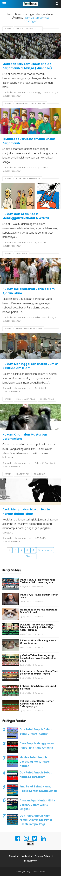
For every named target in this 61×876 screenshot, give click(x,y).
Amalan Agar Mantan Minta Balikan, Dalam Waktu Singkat (37, 804)
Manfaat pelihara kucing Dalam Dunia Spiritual (38, 611)
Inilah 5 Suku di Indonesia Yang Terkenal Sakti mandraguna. (37, 581)
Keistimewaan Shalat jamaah (30, 104)
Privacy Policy (42, 856)
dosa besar (21, 253)
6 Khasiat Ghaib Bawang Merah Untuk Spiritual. (38, 641)
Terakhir (30, 556)
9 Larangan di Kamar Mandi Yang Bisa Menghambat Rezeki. (39, 672)
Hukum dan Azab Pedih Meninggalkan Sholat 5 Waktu (25, 216)
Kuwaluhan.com (37, 871)
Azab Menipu (22, 474)
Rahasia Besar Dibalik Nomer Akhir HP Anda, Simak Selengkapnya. (37, 704)
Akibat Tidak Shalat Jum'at (29, 329)
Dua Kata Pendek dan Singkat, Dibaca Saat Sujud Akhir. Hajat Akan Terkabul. (37, 627)
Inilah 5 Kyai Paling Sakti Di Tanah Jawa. (39, 596)
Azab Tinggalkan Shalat (28, 179)
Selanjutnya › (45, 550)
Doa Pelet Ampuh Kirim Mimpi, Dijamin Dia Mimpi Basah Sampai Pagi (36, 820)
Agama (8, 29)
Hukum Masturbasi (25, 399)
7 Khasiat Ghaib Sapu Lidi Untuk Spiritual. (38, 687)
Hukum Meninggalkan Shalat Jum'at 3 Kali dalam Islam (30, 366)
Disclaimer (30, 860)
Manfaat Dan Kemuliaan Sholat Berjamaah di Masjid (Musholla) (27, 66)
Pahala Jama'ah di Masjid (28, 29)
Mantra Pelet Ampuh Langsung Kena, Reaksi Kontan (35, 761)
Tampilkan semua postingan (36, 19)
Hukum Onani (47, 399)
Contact (25, 856)
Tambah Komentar (11, 96)
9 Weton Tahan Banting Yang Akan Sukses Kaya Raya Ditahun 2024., (38, 658)
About (12, 856)
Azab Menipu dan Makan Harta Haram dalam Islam (26, 511)
